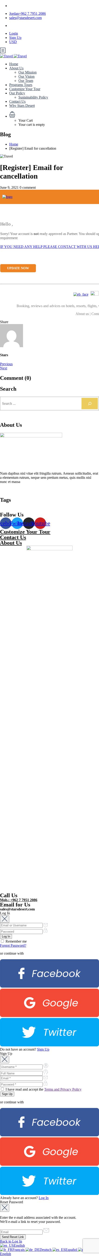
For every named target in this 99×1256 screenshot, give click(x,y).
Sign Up (15, 38)
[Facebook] (49, 986)
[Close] (4, 919)
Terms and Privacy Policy (63, 1089)
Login (13, 33)
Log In (44, 1198)
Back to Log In (11, 1241)
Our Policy (17, 93)
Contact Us (17, 101)
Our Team (25, 81)
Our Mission (27, 72)
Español (71, 1250)
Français (19, 1250)
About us (82, 314)
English (19, 1245)
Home (13, 64)
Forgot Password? (13, 945)
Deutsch (46, 1250)
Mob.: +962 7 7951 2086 (18, 900)
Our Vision (26, 76)
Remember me (16, 941)
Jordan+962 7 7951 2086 (27, 13)
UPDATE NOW (18, 268)
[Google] (49, 1016)
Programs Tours (20, 85)
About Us (16, 68)
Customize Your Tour (24, 89)
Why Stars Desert (22, 106)
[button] (54, 114)
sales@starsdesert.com (25, 18)
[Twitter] (49, 1045)
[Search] (90, 403)
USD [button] (13, 42)
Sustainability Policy (33, 97)
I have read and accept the (43, 1089)
